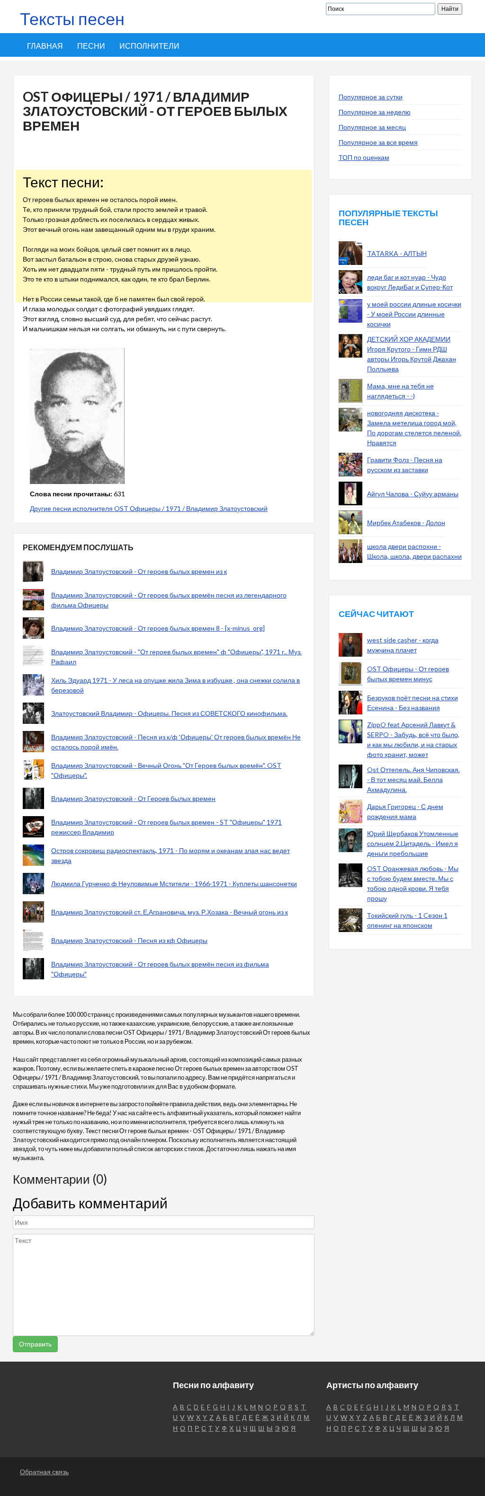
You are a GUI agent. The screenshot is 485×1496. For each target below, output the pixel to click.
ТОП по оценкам (364, 157)
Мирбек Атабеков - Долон (406, 523)
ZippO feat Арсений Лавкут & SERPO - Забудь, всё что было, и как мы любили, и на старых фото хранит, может (413, 739)
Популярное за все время (378, 142)
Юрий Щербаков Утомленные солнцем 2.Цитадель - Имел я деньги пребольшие (412, 843)
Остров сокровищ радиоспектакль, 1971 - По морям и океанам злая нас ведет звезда (170, 855)
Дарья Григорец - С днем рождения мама (405, 811)
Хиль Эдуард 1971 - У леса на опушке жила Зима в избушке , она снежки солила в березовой (175, 685)
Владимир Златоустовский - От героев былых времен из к (139, 571)
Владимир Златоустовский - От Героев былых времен (133, 798)
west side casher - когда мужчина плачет (403, 645)
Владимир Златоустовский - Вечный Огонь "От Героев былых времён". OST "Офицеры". (166, 770)
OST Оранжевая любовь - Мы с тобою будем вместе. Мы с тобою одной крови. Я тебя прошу (412, 883)
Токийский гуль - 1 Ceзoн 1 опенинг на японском (407, 920)
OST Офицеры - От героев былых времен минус (408, 674)
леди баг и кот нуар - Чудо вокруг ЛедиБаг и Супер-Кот (410, 282)
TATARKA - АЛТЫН (397, 253)
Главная (45, 45)
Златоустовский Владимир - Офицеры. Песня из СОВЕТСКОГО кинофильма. (169, 713)
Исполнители (149, 45)
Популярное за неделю (375, 112)
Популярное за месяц (372, 127)
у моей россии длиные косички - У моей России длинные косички (414, 314)
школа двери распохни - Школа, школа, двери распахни (414, 551)
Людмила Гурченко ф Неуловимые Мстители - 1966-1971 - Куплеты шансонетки (174, 884)
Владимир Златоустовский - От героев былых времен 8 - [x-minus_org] (158, 628)
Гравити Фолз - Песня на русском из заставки (404, 465)
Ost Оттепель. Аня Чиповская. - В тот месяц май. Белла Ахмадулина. (413, 779)
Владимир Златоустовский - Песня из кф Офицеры (129, 940)
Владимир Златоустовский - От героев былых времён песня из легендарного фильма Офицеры (169, 600)
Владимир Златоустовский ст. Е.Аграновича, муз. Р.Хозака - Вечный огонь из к (169, 912)
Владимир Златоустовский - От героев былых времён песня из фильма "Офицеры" (160, 969)
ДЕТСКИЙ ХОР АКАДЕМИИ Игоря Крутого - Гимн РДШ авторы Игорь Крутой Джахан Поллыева (411, 354)
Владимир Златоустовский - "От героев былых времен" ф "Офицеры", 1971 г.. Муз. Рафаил (176, 657)
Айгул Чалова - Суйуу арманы (412, 494)
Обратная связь (44, 1472)
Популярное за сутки (371, 97)
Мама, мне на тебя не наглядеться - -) (400, 391)
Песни (91, 45)
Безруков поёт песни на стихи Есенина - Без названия (412, 703)
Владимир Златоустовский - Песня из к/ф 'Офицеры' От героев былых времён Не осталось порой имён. (176, 742)
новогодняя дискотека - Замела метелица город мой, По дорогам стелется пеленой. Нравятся (414, 428)
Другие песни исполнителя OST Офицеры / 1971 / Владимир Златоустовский (149, 508)
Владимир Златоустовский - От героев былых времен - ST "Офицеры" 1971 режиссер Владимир (166, 827)
